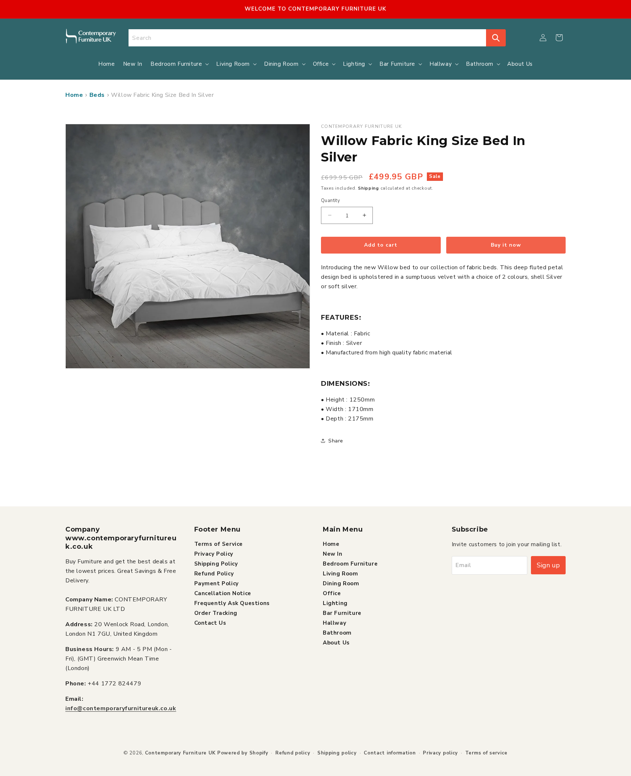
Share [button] (335, 440)
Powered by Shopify (242, 753)
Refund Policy (214, 573)
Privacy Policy (213, 553)
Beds (97, 95)
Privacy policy (440, 753)
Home (74, 95)
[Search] (496, 37)
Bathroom (337, 632)
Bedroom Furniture (350, 563)
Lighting (335, 602)
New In (333, 553)
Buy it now (506, 244)
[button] (559, 38)
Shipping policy (337, 753)
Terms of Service (218, 543)
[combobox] (307, 37)
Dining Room (341, 583)
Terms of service (486, 753)
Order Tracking (215, 612)
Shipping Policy (216, 563)
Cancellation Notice (222, 593)
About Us (336, 642)
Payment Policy (216, 583)
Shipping (368, 188)
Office (332, 593)
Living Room (340, 573)
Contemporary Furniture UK (180, 753)
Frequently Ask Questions (232, 602)
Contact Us (210, 622)
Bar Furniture (342, 612)
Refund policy (292, 753)
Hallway (334, 622)
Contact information (390, 753)
